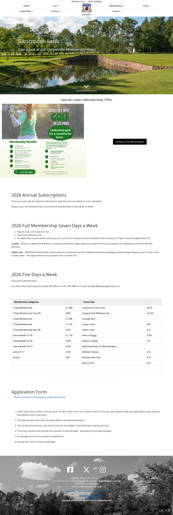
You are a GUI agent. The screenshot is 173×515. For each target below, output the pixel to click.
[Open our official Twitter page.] (86, 470)
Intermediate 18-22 (23, 346)
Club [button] (145, 5)
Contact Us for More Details (130, 141)
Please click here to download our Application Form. (40, 397)
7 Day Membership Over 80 (27, 313)
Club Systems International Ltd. (91, 496)
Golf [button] (55, 5)
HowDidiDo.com (91, 498)
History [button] (55, 11)
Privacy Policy (70, 491)
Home (26, 5)
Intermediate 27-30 (23, 335)
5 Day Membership (22, 324)
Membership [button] (116, 5)
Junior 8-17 (18, 351)
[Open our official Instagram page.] (103, 470)
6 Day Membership (22, 318)
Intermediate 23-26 (23, 340)
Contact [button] (116, 11)
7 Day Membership (22, 307)
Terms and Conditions (86, 491)
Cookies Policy (102, 491)
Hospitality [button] (25, 11)
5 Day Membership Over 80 (27, 329)
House (16, 357)
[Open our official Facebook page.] (70, 470)
